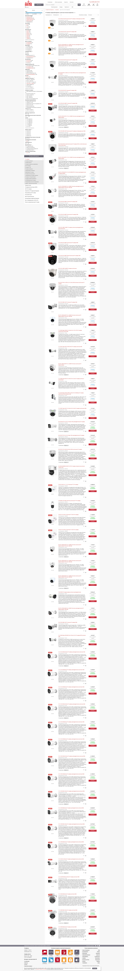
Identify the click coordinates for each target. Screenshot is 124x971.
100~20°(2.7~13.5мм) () (31, 82)
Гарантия (66, 2)
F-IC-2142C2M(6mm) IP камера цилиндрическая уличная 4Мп (71, 739)
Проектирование (54, 7)
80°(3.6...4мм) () (29, 80)
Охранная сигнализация (77, 955)
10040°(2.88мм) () (30, 84)
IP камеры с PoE (28, 167)
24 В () (27, 28)
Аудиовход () (29, 70)
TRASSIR (27, 38)
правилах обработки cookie (41, 969)
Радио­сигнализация (57, 955)
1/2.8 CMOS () (29, 119)
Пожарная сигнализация (44, 963)
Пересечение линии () (31, 101)
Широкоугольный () (30, 147)
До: (25, 138)
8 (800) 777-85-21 (27, 950)
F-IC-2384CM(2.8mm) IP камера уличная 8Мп (67, 910)
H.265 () (28, 133)
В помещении (28, 42)
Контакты (71, 2)
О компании (26, 961)
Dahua (27, 32)
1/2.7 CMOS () (29, 122)
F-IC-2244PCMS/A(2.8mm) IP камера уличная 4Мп (68, 876)
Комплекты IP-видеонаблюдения (32, 190)
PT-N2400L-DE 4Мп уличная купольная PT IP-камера (69, 500)
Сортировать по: (49, 14)
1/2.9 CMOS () (29, 120)
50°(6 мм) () (28, 85)
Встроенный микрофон (30, 74)
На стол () (28, 62)
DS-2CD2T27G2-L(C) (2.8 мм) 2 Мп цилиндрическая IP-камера (71, 435)
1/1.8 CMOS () (29, 121)
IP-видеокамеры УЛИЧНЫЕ (30, 170)
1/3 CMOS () (29, 124)
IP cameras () (29, 50)
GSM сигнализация (64, 955)
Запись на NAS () (30, 94)
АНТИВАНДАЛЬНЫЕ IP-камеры (30, 180)
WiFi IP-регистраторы (29, 196)
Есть (27, 152)
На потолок (28, 60)
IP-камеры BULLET (28, 162)
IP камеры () (29, 46)
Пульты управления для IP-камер (32, 202)
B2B (72, 7)
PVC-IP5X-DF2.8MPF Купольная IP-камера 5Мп (68, 242)
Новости (26, 962)
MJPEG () (28, 135)
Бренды (61, 7)
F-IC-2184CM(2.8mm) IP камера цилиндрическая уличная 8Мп (71, 791)
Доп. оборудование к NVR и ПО (31, 200)
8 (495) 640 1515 (95, 2)
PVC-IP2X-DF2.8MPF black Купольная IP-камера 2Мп (69, 255)
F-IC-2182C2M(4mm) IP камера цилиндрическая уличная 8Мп (71, 774)
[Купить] (93, 26)
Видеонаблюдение (45, 955)
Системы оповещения (64, 963)
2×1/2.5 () (28, 126)
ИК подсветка (29, 66)
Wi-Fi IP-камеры (28, 165)
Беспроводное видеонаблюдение (32, 198)
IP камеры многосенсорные (30, 173)
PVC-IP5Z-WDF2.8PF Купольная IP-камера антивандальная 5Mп (71, 131)
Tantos (27, 37)
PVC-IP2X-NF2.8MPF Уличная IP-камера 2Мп (67, 201)
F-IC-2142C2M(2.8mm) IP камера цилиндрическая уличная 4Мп (71, 704)
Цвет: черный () (29, 97)
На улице (28, 43)
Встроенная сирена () (30, 93)
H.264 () (28, 130)
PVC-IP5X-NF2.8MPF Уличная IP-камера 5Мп (67, 103)
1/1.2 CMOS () (29, 125)
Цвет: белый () (29, 96)
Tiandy (27, 35)
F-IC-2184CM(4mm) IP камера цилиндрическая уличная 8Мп (71, 807)
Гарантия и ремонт (28, 966)
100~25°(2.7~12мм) (30, 83)
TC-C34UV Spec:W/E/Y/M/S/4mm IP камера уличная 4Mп (70, 346)
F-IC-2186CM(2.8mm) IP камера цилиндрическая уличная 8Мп (71, 824)
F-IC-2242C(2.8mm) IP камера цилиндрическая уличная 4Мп (71, 859)
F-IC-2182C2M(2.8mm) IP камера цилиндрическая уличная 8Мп (71, 756)
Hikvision (28, 33)
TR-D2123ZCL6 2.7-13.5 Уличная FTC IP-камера (68, 484)
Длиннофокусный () (30, 149)
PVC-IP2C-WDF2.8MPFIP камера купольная (67, 268)
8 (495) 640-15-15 (27, 951)
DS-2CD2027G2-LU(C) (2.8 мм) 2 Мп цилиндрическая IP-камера (71, 421)
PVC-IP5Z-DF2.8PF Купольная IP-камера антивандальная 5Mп (71, 18)
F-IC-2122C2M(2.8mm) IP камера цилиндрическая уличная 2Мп (71, 651)
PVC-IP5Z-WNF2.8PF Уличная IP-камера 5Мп (67, 622)
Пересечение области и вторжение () (33, 103)
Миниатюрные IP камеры (29, 172)
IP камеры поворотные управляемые (31, 164)
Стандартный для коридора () (32, 148)
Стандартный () (29, 146)
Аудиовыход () (29, 71)
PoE (27, 24)
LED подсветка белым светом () (32, 65)
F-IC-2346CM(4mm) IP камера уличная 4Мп (67, 894)
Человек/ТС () (29, 102)
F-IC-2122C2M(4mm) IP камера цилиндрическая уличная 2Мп (71, 669)
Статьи (25, 964)
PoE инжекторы (28, 194)
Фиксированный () (30, 55)
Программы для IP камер (30, 192)
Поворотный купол (30, 19)
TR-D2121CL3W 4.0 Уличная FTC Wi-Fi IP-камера (68, 529)
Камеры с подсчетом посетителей (31, 183)
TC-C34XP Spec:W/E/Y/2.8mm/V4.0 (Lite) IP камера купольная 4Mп (72, 408)
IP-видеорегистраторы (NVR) (31, 187)
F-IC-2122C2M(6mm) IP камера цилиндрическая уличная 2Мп (71, 686)
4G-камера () (29, 48)
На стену (28, 61)
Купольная (28, 16)
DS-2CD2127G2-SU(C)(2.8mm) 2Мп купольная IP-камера (70, 449)
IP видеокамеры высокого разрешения (32, 181)
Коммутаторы (28, 185)
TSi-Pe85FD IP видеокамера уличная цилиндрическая (69, 592)
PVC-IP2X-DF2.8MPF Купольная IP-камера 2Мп (68, 214)
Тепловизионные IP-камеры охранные (31, 175)
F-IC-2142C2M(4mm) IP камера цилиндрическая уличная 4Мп (71, 721)
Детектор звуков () (30, 106)
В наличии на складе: (83, 14)
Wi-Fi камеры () (29, 47)
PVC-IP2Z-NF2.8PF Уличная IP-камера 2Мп (67, 90)
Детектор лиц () (29, 104)
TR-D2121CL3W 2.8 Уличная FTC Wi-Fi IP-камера (68, 514)
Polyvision (28, 34)
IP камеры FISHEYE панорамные (30, 178)
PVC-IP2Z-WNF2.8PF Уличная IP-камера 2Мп (67, 302)
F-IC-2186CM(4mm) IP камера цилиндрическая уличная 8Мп (71, 841)
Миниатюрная (29, 20)
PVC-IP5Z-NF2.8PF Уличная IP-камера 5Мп (67, 31)
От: (26, 52)
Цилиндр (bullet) (29, 18)
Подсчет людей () (29, 109)
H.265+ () (28, 134)
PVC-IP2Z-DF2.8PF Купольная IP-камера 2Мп (67, 59)
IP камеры (27, 159)
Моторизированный (30, 56)
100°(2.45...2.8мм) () (30, 79)
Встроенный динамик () (31, 73)
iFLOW (27, 30)
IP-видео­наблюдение (51, 955)
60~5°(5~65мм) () (29, 87)
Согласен (94, 968)
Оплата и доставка (58, 2)
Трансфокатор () (29, 57)
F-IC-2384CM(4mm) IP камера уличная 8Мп (67, 926)
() (29, 16)
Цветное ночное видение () (32, 98)
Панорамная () (29, 21)
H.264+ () (28, 132)
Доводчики (70, 955)
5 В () (27, 25)
